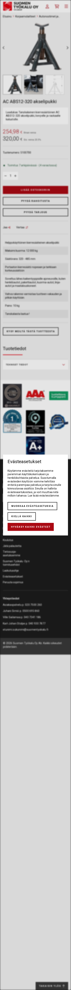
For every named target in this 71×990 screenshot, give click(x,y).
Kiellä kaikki (21, 516)
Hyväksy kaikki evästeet (30, 527)
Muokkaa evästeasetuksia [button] (32, 506)
